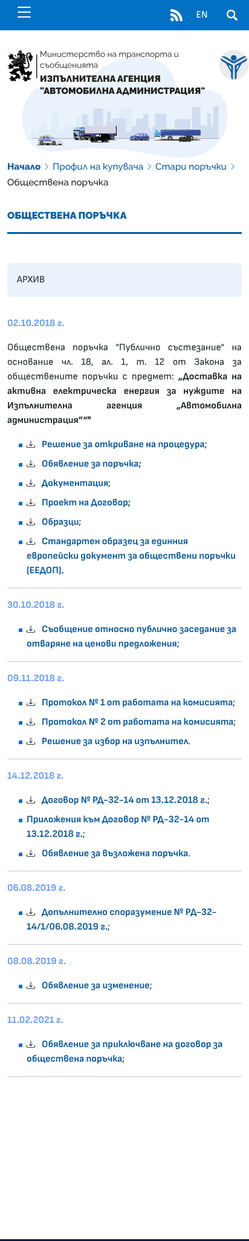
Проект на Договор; (86, 503)
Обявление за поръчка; (91, 464)
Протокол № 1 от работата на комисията (137, 703)
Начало (23, 166)
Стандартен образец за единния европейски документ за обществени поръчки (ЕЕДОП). (131, 556)
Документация (75, 483)
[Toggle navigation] (24, 12)
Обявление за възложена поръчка (115, 854)
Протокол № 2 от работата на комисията (137, 722)
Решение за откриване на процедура (123, 445)
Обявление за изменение (96, 986)
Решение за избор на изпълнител (115, 742)
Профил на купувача (98, 166)
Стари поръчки (191, 166)
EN (201, 15)
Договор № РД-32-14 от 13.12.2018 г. (124, 800)
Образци (60, 522)
